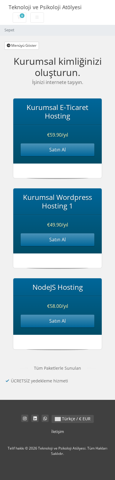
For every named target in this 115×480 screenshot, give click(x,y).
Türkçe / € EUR (76, 418)
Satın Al (57, 149)
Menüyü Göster (23, 45)
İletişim (57, 431)
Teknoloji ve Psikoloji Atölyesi (45, 7)
